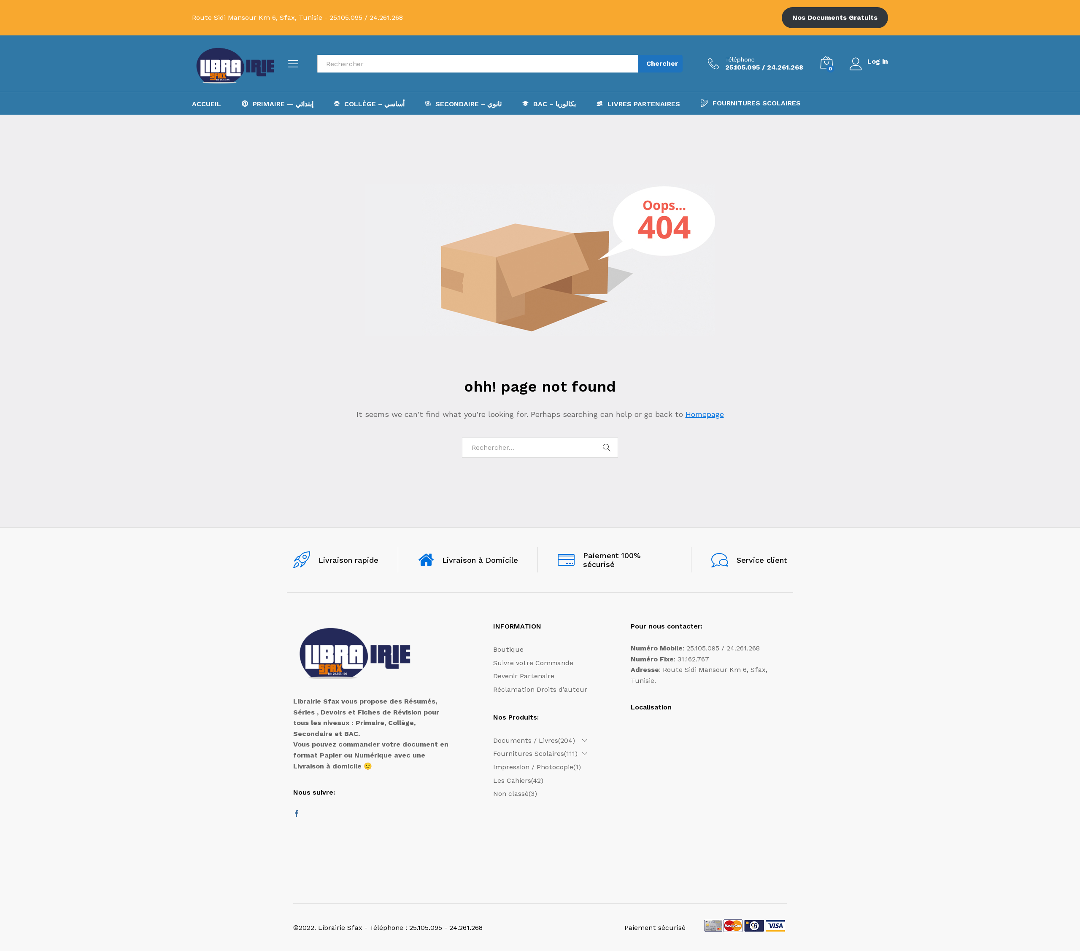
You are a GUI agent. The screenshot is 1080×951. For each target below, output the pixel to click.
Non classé (511, 794)
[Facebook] (296, 814)
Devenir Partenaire (523, 676)
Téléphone (740, 59)
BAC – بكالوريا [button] (554, 103)
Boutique (508, 649)
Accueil (206, 104)
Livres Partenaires (644, 103)
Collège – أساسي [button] (374, 103)
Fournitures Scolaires (757, 103)
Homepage (705, 414)
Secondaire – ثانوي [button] (468, 103)
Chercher (662, 63)
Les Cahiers (512, 780)
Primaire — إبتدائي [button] (283, 103)
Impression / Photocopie (533, 767)
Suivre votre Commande (533, 663)
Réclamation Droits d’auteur (540, 689)
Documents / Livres (525, 740)
